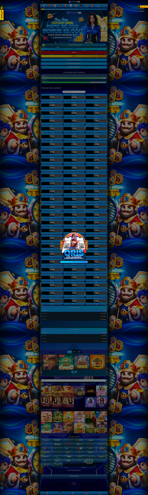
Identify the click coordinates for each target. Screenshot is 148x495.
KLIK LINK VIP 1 (141, 8)
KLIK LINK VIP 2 (141, 11)
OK (74, 262)
